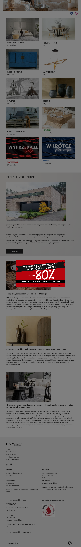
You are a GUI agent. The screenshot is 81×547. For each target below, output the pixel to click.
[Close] (62, 261)
